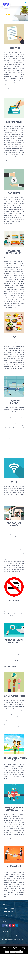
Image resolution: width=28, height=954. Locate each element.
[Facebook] (3, 925)
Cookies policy (20, 951)
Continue (7, 951)
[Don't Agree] (26, 950)
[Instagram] (10, 925)
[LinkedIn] (16, 925)
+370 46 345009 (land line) (11, 937)
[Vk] (6, 925)
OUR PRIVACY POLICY (7, 915)
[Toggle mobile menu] (25, 3)
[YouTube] (13, 925)
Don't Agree (13, 951)
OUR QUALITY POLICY (8, 911)
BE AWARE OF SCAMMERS (9, 908)
